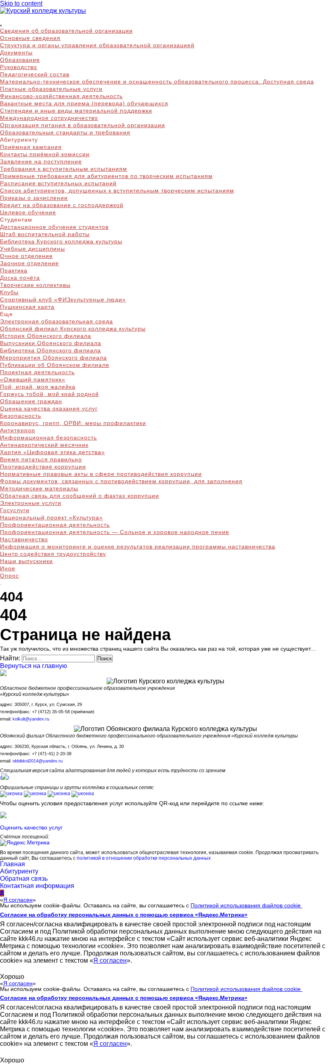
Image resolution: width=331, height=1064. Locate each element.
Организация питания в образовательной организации (82, 125)
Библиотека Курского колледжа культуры (61, 241)
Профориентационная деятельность (55, 525)
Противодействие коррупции (43, 466)
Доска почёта (20, 277)
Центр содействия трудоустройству (53, 554)
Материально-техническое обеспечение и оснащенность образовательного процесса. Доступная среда (157, 81)
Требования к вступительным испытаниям (63, 168)
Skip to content (21, 3)
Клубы (9, 292)
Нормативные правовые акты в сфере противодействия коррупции (101, 474)
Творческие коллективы (35, 285)
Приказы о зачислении (34, 198)
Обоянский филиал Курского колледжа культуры (73, 328)
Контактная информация (37, 885)
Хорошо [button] (12, 976)
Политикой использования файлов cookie (246, 905)
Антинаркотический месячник (44, 445)
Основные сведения (30, 38)
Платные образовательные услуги (51, 89)
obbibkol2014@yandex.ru (38, 760)
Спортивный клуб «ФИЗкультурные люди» (63, 299)
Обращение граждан (31, 401)
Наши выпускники (26, 561)
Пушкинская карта (27, 307)
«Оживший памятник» (32, 379)
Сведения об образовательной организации (66, 30)
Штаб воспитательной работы (45, 234)
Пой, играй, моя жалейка (37, 386)
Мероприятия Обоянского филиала (53, 357)
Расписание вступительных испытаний (58, 183)
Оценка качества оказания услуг (49, 408)
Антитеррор (17, 430)
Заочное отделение (29, 263)
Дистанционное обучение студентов (54, 227)
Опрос (9, 575)
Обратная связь (24, 878)
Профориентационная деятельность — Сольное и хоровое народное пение (114, 532)
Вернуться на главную (33, 665)
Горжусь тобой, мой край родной (49, 394)
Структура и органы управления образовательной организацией (97, 45)
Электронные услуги (30, 503)
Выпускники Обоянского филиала (50, 343)
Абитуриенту (19, 871)
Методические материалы (39, 488)
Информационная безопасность (48, 437)
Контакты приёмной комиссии (45, 154)
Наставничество (24, 539)
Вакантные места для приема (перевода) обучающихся (84, 103)
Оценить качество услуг (31, 827)
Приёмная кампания (31, 147)
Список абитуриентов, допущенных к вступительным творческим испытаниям (117, 190)
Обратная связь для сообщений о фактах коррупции (79, 495)
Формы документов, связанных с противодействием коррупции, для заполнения (121, 481)
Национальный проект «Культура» (51, 517)
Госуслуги (14, 510)
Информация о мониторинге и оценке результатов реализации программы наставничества (137, 546)
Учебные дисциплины (32, 248)
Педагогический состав (34, 74)
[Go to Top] (2, 893)
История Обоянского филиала (45, 336)
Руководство (18, 67)
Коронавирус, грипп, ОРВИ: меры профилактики (73, 423)
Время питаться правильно (41, 459)
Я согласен (18, 899)
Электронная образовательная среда (56, 321)
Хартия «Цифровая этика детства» (52, 452)
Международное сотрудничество (49, 118)
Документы (16, 52)
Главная (12, 864)
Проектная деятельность (37, 372)
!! (4, 778)
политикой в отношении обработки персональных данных (144, 858)
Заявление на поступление (41, 161)
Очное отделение (26, 256)
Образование (20, 60)
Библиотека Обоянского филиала (50, 350)
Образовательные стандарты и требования (65, 132)
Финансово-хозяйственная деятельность (61, 96)
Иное (7, 568)
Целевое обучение (28, 212)
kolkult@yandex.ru (31, 718)
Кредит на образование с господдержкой (62, 205)
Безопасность (20, 416)
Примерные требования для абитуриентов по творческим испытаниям (106, 176)
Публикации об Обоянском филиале (54, 365)
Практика (13, 270)
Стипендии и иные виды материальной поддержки (76, 110)
